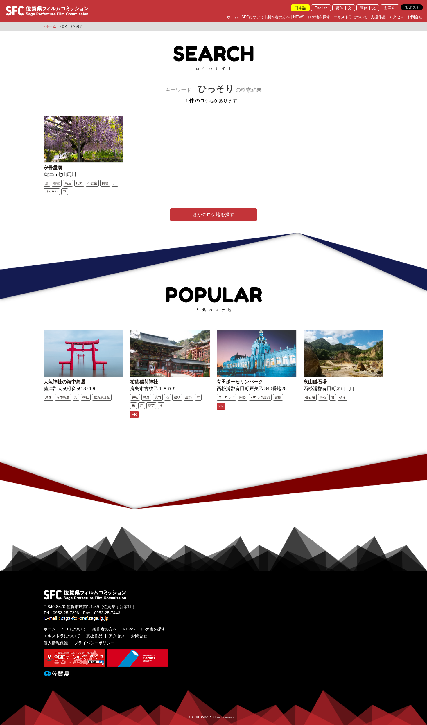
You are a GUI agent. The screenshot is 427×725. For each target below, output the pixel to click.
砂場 (342, 397)
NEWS (298, 17)
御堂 (56, 183)
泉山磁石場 (315, 381)
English (321, 8)
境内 (158, 397)
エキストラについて (350, 17)
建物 (177, 397)
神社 (85, 397)
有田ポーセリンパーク (240, 381)
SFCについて (252, 17)
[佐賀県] (56, 674)
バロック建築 (260, 397)
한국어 (390, 8)
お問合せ (414, 17)
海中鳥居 (63, 397)
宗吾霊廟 (53, 167)
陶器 (242, 397)
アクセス (396, 17)
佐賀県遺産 (102, 397)
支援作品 (378, 17)
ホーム (232, 17)
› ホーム (50, 26)
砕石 (323, 397)
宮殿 (278, 397)
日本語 (300, 8)
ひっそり (51, 191)
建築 (188, 397)
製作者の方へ (278, 17)
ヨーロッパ (226, 397)
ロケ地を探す (319, 17)
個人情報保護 (56, 643)
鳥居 (68, 183)
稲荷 (151, 405)
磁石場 (310, 397)
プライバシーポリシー (94, 643)
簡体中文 (368, 8)
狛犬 (79, 183)
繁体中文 (344, 8)
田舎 (105, 183)
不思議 (92, 183)
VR (134, 415)
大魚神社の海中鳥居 (64, 381)
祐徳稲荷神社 (144, 381)
